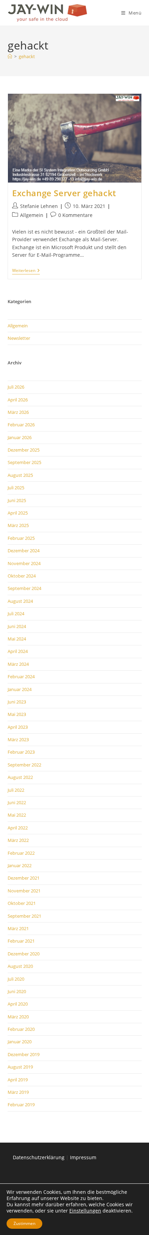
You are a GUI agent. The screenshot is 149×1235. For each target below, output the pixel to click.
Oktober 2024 (22, 576)
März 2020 (18, 1017)
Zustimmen (24, 1223)
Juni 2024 (17, 626)
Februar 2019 (21, 1104)
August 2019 (20, 1067)
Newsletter (19, 338)
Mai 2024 (17, 639)
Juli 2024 (16, 613)
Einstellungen (85, 1211)
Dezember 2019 (24, 1054)
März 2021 (18, 928)
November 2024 (24, 563)
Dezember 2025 (24, 450)
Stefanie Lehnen (39, 206)
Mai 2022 (17, 815)
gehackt (27, 56)
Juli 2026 (16, 387)
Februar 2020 (21, 1029)
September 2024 (24, 588)
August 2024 (20, 601)
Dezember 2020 (24, 954)
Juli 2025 (16, 487)
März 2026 (18, 412)
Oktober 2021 (22, 903)
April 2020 (18, 1004)
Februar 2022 (21, 853)
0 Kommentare (75, 215)
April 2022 (18, 828)
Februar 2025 (21, 538)
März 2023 (18, 739)
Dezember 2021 (24, 878)
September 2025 (24, 462)
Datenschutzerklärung (38, 1157)
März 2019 (18, 1092)
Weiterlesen (26, 271)
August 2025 (20, 475)
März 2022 (18, 840)
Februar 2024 (21, 676)
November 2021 (24, 891)
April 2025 (18, 513)
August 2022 (20, 777)
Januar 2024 (20, 689)
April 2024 (18, 651)
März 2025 (18, 525)
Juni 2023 (17, 702)
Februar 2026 (21, 424)
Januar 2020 (20, 1041)
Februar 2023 (21, 752)
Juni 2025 (17, 500)
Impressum (83, 1157)
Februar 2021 (21, 941)
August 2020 (20, 966)
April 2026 (18, 400)
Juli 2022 (16, 790)
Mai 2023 (17, 714)
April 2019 (18, 1080)
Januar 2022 (20, 865)
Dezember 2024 (24, 550)
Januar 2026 (20, 437)
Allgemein (31, 215)
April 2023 (18, 727)
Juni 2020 (17, 991)
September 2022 (24, 765)
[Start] (10, 56)
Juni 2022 (17, 802)
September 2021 (24, 916)
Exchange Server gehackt (64, 193)
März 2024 (18, 664)
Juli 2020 (16, 979)
